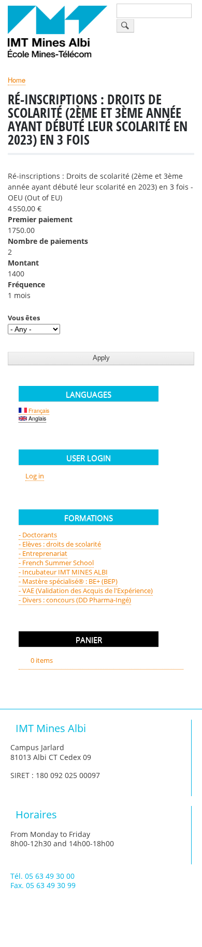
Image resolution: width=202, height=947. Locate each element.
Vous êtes (24, 317)
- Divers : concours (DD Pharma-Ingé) (75, 599)
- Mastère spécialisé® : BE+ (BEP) (68, 581)
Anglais (36, 418)
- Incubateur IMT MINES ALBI (63, 572)
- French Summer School (56, 562)
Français (38, 410)
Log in (34, 475)
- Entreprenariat (43, 553)
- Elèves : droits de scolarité (60, 544)
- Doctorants (38, 534)
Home (16, 80)
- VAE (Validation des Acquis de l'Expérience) (86, 590)
